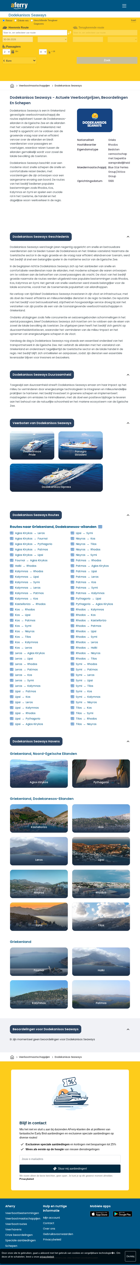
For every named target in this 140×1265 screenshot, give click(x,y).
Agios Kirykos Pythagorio (33, 544)
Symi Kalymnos (87, 697)
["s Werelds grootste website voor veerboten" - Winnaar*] (19, 5)
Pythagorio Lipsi (88, 599)
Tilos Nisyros (85, 724)
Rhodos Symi (86, 637)
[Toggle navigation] (124, 6)
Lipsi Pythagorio (27, 719)
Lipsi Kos (22, 697)
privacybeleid (47, 1256)
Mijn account (51, 1218)
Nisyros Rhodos (87, 549)
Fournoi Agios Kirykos (30, 560)
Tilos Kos (83, 708)
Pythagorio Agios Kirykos (94, 604)
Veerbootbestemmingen (22, 1213)
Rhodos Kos (85, 615)
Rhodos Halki (86, 648)
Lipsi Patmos (25, 691)
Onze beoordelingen (19, 1235)
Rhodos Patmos (88, 626)
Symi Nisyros (86, 702)
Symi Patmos (86, 669)
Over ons (49, 1229)
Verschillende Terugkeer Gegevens (45, 22)
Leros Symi (24, 680)
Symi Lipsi (84, 680)
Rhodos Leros (86, 642)
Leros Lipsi (23, 659)
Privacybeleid (26, 1179)
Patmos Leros (87, 577)
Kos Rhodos (24, 609)
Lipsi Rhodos (25, 713)
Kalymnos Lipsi (26, 577)
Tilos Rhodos (86, 719)
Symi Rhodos (86, 664)
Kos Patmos (24, 620)
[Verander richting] (69, 33)
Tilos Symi (84, 713)
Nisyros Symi (86, 555)
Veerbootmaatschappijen (22, 1218)
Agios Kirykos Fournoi (30, 539)
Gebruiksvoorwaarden (58, 1234)
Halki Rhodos (25, 566)
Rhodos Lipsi (85, 631)
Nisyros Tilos (85, 544)
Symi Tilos (84, 686)
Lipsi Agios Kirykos (28, 724)
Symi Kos (83, 691)
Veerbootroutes (16, 1224)
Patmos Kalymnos (89, 593)
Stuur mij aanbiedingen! (72, 1168)
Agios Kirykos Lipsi (28, 555)
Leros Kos (23, 675)
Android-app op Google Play (122, 1214)
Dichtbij (130, 1256)
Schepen (11, 1246)
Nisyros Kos (85, 539)
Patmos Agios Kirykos (92, 566)
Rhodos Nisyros (87, 653)
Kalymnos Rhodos (28, 571)
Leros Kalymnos (27, 686)
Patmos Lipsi (86, 571)
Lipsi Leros (23, 702)
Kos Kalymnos (26, 642)
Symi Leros (84, 675)
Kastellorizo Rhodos (30, 604)
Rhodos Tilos (86, 659)
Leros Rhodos (25, 664)
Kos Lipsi (22, 615)
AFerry (10, 1206)
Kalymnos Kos (26, 599)
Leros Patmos (26, 669)
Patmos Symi (86, 588)
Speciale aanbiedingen (20, 1240)
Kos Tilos (22, 637)
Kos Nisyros (24, 631)
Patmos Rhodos (88, 560)
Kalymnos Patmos (29, 593)
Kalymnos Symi (27, 582)
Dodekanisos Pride (32, 453)
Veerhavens (13, 1229)
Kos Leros (23, 648)
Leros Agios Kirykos (29, 653)
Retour (9, 20)
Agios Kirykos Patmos (31, 549)
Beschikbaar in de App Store (99, 1214)
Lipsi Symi (84, 533)
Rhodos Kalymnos (89, 609)
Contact (48, 1223)
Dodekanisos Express (56, 487)
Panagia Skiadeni (81, 453)
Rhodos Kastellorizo (90, 620)
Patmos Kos (85, 582)
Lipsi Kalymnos (26, 708)
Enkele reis (23, 20)
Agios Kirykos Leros (29, 533)
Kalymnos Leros (27, 588)
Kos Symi (22, 626)
